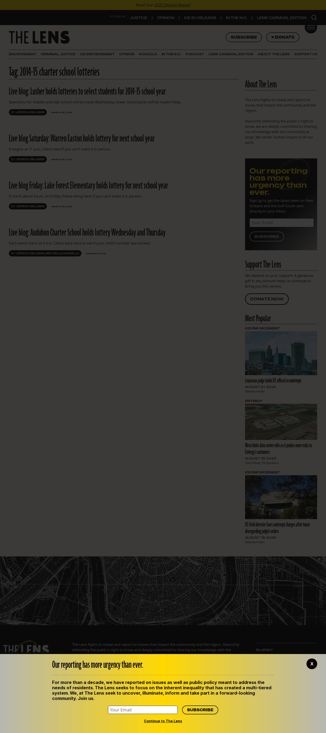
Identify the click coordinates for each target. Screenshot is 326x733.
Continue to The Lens (163, 721)
